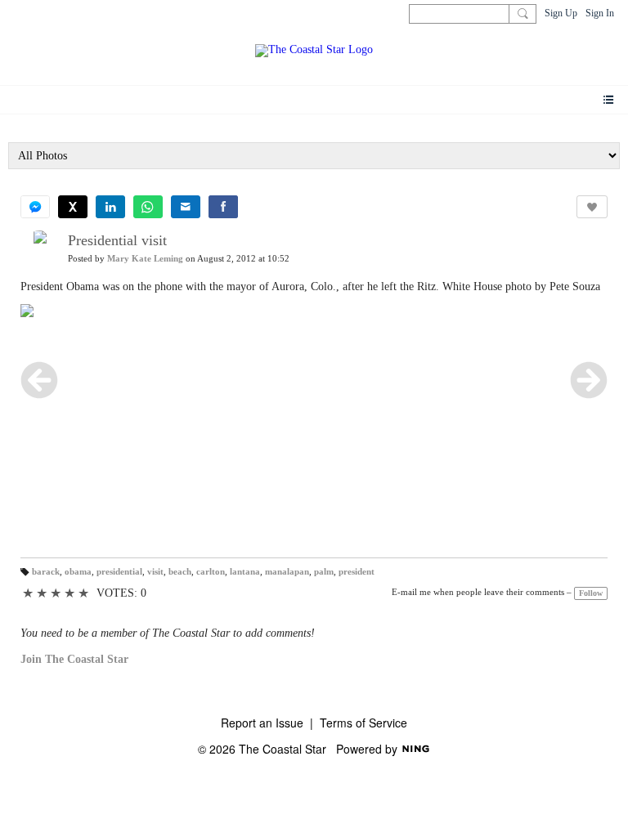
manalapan (287, 571)
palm (324, 571)
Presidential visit (117, 240)
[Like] (592, 206)
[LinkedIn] (110, 206)
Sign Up (561, 13)
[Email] (185, 206)
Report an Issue (262, 722)
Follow (591, 593)
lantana (245, 571)
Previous (39, 380)
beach (179, 571)
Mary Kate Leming (145, 258)
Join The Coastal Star (74, 659)
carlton (210, 571)
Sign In (599, 13)
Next (589, 380)
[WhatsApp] (148, 206)
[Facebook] (223, 206)
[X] (72, 206)
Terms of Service (363, 722)
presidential (119, 571)
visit (155, 571)
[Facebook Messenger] (35, 206)
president (357, 571)
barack (46, 571)
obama (78, 571)
